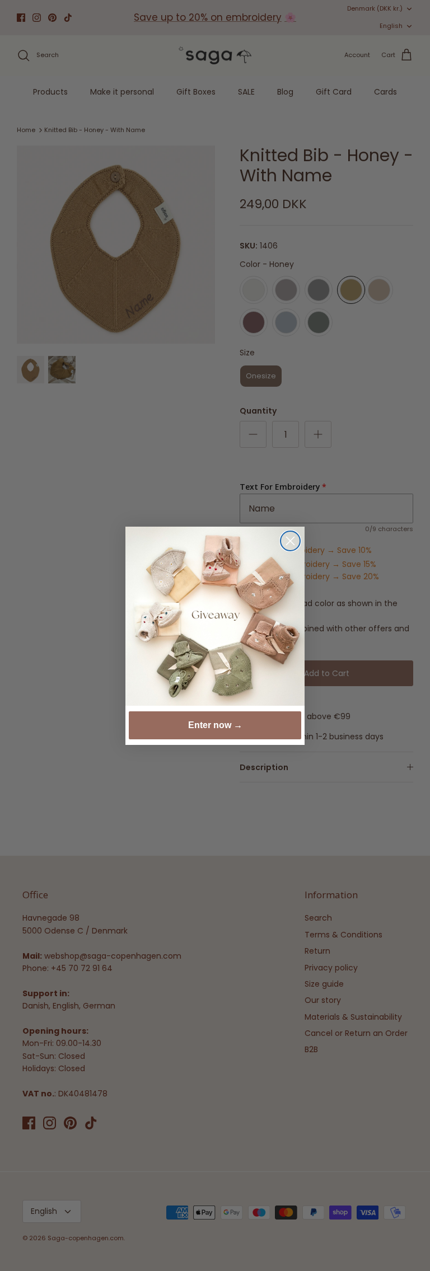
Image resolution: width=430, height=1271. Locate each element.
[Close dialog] (290, 541)
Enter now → (215, 725)
